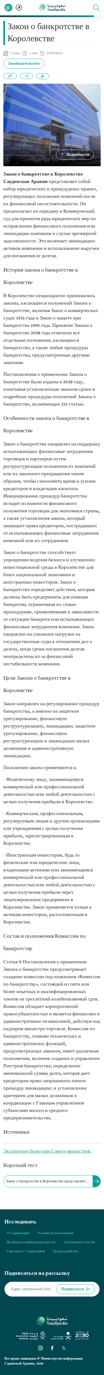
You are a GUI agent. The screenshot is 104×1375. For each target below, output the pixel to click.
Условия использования (55, 1233)
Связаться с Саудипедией (26, 1251)
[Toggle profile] (8, 8)
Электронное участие (79, 1242)
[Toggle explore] (19, 7)
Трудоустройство (65, 1251)
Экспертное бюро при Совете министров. (47, 1151)
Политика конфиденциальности (31, 1242)
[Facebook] (52, 1348)
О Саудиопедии (18, 1233)
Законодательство (24, 63)
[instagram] (40, 1348)
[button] (96, 7)
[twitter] (63, 1348)
